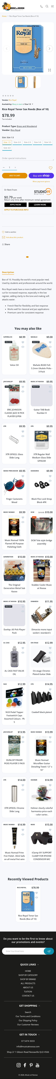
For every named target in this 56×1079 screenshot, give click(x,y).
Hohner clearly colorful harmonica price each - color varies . (42, 811)
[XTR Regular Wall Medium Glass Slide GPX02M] (42, 440)
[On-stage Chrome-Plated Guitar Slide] (42, 656)
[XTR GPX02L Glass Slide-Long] (14, 440)
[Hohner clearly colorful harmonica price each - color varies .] (42, 794)
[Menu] (52, 6)
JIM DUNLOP (8, 381)
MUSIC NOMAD (9, 512)
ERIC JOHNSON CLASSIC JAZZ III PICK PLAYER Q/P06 (14, 413)
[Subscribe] (49, 951)
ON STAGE (34, 643)
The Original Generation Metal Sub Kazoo (14, 588)
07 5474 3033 (28, 1041)
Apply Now (15, 205)
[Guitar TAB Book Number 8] (42, 395)
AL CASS (6, 643)
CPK (32, 684)
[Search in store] (47, 6)
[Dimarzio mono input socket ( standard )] (42, 615)
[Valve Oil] (14, 351)
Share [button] (7, 244)
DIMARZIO (34, 601)
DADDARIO (35, 471)
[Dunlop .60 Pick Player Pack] (14, 615)
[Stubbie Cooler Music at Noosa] (42, 570)
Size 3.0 (37, 142)
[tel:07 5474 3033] (41, 6)
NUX (5, 684)
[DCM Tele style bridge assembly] (42, 526)
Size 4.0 (7, 148)
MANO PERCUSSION (10, 471)
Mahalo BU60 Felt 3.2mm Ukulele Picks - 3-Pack (41, 368)
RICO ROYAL (21, 887)
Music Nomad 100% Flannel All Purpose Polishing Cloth (14, 543)
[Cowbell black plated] (42, 698)
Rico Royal (12, 100)
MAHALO (34, 337)
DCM (32, 512)
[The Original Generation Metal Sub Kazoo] (14, 570)
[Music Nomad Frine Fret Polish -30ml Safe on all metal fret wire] (14, 838)
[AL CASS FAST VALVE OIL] (14, 656)
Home (4, 16)
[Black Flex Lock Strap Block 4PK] (42, 484)
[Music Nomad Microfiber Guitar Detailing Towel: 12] (42, 746)
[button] (49, 48)
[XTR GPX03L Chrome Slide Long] (14, 794)
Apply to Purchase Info (16, 210)
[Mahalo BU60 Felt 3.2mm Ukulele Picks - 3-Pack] (42, 351)
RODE (33, 824)
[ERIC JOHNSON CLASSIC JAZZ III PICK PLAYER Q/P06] (14, 395)
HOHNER (34, 780)
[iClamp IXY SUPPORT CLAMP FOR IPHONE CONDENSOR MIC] (42, 838)
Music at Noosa (31, 1075)
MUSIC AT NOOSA (37, 381)
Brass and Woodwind (27, 126)
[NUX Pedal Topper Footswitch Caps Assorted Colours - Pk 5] (14, 698)
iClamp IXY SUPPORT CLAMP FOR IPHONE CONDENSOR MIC (42, 856)
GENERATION (8, 557)
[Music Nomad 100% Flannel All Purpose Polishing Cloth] (14, 526)
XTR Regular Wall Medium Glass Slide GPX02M (41, 457)
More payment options (41, 181)
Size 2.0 (17, 142)
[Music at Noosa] (13, 6)
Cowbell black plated (42, 712)
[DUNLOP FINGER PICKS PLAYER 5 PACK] (14, 746)
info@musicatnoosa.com (28, 1046)
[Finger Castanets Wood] (14, 484)
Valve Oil (14, 365)
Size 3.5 (47, 142)
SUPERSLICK (7, 337)
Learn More (40, 205)
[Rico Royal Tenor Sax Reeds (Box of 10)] (28, 901)
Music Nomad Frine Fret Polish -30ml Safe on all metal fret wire (14, 856)
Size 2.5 (27, 142)
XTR (4, 426)
